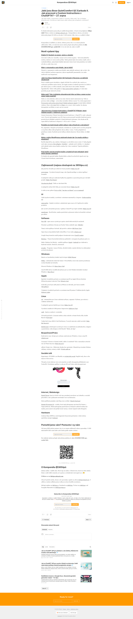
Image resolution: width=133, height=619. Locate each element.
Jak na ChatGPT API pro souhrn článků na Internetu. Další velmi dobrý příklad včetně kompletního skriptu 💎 (59, 564)
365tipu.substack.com (61, 33)
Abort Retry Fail (59, 266)
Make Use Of (75, 169)
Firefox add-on (65, 349)
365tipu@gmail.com (83, 480)
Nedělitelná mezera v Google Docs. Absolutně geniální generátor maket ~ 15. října (58, 577)
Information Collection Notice (66, 509)
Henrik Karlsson (75, 401)
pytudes (43, 248)
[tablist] (47, 529)
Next (87, 519)
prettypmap (44, 172)
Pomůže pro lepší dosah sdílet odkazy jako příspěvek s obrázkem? (65, 125)
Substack (60, 616)
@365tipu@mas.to (60, 488)
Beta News (51, 272)
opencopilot (44, 203)
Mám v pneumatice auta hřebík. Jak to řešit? (57, 67)
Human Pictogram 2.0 (47, 405)
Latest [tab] (46, 546)
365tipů (46, 22)
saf (42, 300)
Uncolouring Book (46, 183)
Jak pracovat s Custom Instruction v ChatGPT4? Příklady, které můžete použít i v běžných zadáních (63, 111)
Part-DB (43, 222)
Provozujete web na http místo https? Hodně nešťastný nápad (59, 103)
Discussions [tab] (52, 546)
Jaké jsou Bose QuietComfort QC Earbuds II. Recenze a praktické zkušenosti (64, 79)
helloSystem (44, 327)
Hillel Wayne (72, 257)
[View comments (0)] (47, 27)
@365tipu (70, 485)
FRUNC (80, 225)
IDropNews (45, 287)
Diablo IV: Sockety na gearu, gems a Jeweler (57, 55)
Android (75, 242)
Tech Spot (49, 318)
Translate (44, 8)
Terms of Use (73, 507)
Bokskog (43, 239)
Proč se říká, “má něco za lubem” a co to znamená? (69, 190)
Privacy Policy (77, 509)
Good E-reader (79, 235)
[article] (66, 555)
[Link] (39, 51)
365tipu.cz (56, 485)
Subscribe (121, 2)
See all (44, 588)
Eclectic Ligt (64, 281)
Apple (70, 242)
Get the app (73, 612)
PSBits (43, 261)
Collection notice (74, 609)
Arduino (55, 418)
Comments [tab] (44, 529)
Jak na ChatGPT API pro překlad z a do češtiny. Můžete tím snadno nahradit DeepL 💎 (59, 551)
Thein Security (59, 344)
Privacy (64, 609)
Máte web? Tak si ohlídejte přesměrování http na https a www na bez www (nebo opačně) (66, 95)
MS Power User (77, 228)
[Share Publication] (116, 2)
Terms (68, 609)
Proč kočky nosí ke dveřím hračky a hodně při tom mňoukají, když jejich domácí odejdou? (64, 152)
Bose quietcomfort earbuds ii (71, 89)
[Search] (113, 2)
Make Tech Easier (51, 180)
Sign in (129, 2)
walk (42, 312)
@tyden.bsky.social (69, 356)
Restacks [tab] (50, 529)
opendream (44, 212)
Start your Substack (63, 612)
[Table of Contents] (1, 309)
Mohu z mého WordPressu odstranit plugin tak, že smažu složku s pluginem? (64, 138)
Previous (46, 519)
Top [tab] (43, 546)
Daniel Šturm (45, 395)
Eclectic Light (46, 292)
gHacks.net (78, 232)
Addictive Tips (73, 309)
